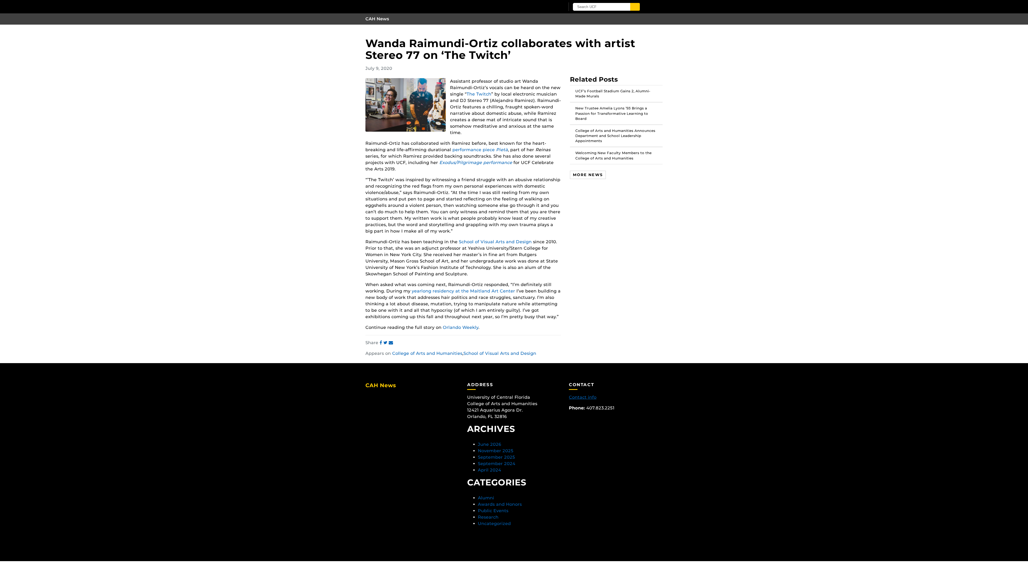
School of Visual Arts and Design (495, 241)
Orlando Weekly (460, 327)
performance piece (480, 149)
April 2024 (489, 470)
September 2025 (496, 457)
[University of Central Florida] (427, 6)
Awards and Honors (500, 504)
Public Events (493, 510)
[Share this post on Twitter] (386, 342)
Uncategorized (494, 523)
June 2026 (489, 444)
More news (588, 174)
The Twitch (479, 94)
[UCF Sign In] (548, 7)
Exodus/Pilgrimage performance (475, 162)
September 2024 (496, 463)
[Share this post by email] (391, 342)
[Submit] (635, 7)
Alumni (486, 497)
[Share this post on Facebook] (381, 342)
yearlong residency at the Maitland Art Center (463, 291)
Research (488, 517)
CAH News (377, 18)
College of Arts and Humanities (427, 353)
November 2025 (495, 450)
